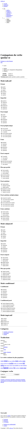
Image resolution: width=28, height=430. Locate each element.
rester (4, 349)
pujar (16, 365)
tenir (16, 361)
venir (2, 361)
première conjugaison (8, 331)
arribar (20, 361)
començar (11, 368)
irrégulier (24, 381)
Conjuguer (17, 374)
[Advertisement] (14, 38)
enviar (13, 365)
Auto (8, 22)
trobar (13, 361)
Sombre (8, 20)
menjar (25, 365)
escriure (5, 363)
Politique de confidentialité (9, 424)
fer (14, 368)
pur (7, 381)
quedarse (5, 347)
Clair (8, 19)
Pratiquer (5, 6)
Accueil (5, 3)
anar (25, 368)
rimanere (9, 352)
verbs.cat (3, 1)
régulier (5, 334)
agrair (2, 368)
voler (23, 361)
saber (2, 365)
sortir (8, 365)
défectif (2, 382)
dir (8, 361)
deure (22, 365)
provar (2, 363)
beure (5, 365)
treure (10, 361)
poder (11, 363)
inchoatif (10, 381)
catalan (8, 415)
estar (6, 361)
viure (18, 363)
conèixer (18, 368)
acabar (15, 363)
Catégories (5, 5)
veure (21, 368)
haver (6, 367)
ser (24, 363)
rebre (8, 363)
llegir (19, 365)
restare (4, 352)
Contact (5, 425)
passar (10, 365)
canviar (20, 363)
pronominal (6, 333)
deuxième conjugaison (16, 379)
